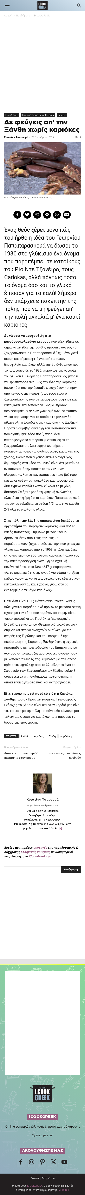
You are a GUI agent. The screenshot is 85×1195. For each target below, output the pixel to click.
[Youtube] (64, 1163)
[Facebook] (21, 1163)
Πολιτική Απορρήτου (43, 1178)
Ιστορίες (62, 115)
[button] (7, 5)
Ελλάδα (25, 736)
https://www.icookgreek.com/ (42, 805)
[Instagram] (31, 1163)
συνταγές (40, 847)
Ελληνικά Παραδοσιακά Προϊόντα (38, 115)
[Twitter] (53, 1163)
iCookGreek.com (40, 856)
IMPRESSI (63, 1190)
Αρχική (8, 15)
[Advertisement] (42, 925)
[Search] (79, 5)
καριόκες (39, 736)
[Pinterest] (42, 1163)
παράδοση (66, 736)
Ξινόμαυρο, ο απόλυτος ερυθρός (64, 755)
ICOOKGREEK (34, 1185)
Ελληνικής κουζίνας (35, 852)
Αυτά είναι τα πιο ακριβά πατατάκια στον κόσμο (21, 755)
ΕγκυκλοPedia (42, 15)
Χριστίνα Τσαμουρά (16, 137)
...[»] (60, 828)
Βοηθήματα (23, 15)
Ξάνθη (52, 736)
